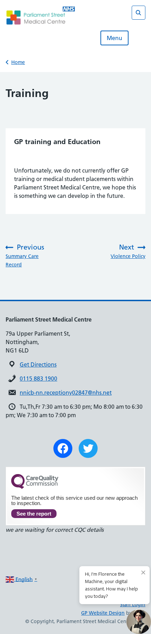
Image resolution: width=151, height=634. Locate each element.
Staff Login (132, 604)
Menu (114, 37)
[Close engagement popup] (143, 572)
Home (18, 62)
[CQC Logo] (34, 487)
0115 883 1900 (38, 378)
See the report (34, 514)
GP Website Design (103, 613)
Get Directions (38, 364)
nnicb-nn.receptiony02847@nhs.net (66, 392)
